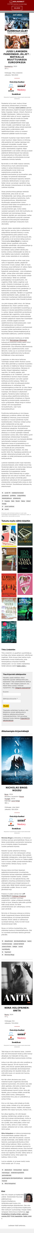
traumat (4, 1181)
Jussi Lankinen (9, 506)
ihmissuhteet (18, 1170)
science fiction (6, 946)
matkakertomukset (17, 493)
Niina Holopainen (10, 1183)
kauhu (29, 941)
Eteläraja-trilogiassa (19, 896)
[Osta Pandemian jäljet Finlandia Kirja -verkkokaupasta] (12, 87)
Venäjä (4, 503)
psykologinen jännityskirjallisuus (12, 1178)
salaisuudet (27, 1178)
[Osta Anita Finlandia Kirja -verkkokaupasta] (12, 1035)
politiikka (13, 495)
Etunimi (6, 692)
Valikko (17, 8)
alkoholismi (8, 1170)
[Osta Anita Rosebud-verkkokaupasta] (22, 1035)
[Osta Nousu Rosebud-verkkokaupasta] (22, 821)
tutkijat (15, 946)
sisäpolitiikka (21, 495)
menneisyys (6, 1172)
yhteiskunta (16, 498)
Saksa (23, 501)
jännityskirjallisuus (20, 941)
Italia (12, 501)
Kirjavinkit (19, 2)
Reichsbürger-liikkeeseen (18, 340)
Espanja (7, 501)
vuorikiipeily (6, 949)
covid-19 (7, 493)
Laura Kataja (15, 801)
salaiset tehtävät (19, 944)
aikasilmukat (9, 941)
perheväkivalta (6, 1175)
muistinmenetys (7, 944)
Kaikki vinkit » (21, 666)
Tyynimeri (8, 952)
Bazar (6, 794)
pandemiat (5, 495)
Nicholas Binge (9, 954)
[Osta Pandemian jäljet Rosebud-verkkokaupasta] (22, 87)
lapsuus (25, 1170)
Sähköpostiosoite (10, 699)
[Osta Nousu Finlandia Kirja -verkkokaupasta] (12, 821)
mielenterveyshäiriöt (17, 1172)
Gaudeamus (9, 66)
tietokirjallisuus (7, 498)
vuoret (20, 946)
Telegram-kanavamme (22, 688)
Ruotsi (18, 501)
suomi (7, 509)
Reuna (7, 1014)
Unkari (28, 501)
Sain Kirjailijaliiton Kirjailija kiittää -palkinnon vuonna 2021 (15, 1214)
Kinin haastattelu (16, 1216)
